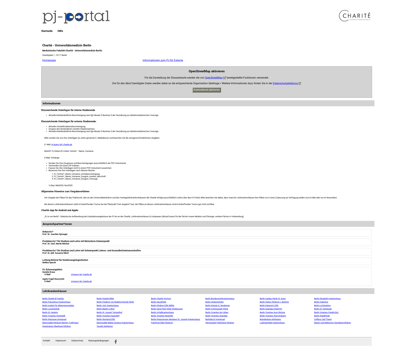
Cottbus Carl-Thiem (323, 319)
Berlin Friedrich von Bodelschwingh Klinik (115, 302)
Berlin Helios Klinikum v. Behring (274, 302)
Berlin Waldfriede (322, 316)
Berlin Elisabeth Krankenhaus (327, 298)
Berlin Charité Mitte (105, 298)
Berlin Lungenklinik (51, 309)
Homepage (49, 60)
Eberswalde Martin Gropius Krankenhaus (115, 322)
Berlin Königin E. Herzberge (217, 305)
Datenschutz (77, 340)
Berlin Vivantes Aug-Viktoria (272, 312)
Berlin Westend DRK (106, 319)
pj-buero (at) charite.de (61, 144)
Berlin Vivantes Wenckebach (273, 316)
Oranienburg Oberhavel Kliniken (56, 326)
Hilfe (60, 31)
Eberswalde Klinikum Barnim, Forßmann (60, 322)
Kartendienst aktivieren (207, 89)
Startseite (47, 31)
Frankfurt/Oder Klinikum (162, 322)
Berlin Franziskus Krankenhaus (56, 302)
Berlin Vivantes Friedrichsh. (326, 312)
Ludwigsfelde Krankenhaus (272, 322)
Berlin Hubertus (321, 302)
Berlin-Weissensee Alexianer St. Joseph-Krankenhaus (175, 319)
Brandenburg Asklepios (270, 319)
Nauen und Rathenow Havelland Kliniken (332, 322)
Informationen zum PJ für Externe (163, 60)
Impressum (60, 340)
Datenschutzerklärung (285, 83)
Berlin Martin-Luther (106, 309)
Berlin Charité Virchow (161, 298)
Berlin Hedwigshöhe (214, 302)
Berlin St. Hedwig (50, 312)
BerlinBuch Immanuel (215, 319)
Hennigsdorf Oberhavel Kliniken (219, 322)
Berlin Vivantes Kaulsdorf (108, 316)
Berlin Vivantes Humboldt (53, 316)
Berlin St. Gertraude (323, 309)
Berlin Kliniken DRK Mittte (162, 305)
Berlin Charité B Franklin (53, 298)
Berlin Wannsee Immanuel (54, 319)
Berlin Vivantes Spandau (216, 316)
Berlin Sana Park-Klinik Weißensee (167, 309)
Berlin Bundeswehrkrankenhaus (219, 298)
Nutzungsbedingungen (98, 340)
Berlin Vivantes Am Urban (216, 312)
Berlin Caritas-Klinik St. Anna (273, 298)
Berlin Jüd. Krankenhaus (108, 305)
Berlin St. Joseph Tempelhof (109, 312)
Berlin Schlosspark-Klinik (216, 309)
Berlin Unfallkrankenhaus (162, 312)
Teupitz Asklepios (105, 326)
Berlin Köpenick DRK (269, 305)
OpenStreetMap (214, 77)
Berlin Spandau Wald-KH (271, 309)
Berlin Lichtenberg (322, 305)
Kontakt (46, 340)
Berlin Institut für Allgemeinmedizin (58, 305)
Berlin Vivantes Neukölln (162, 316)
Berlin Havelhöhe (158, 302)
